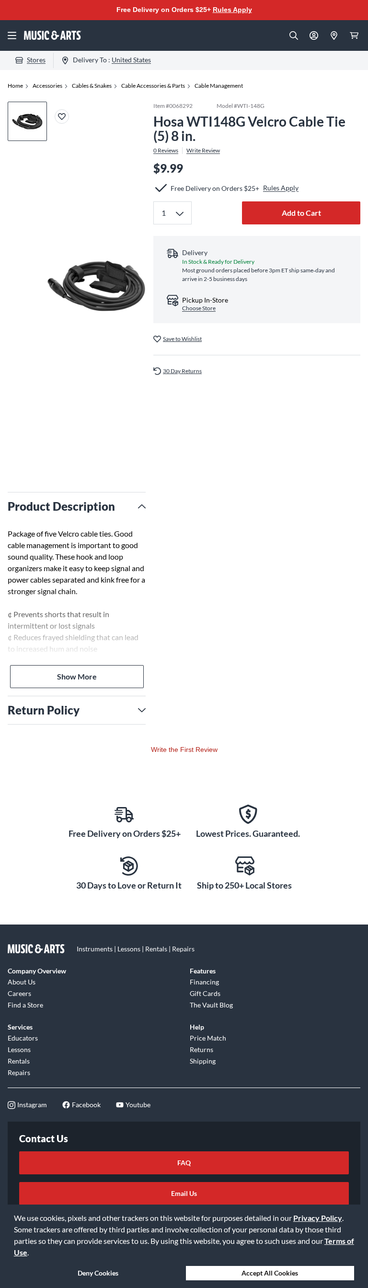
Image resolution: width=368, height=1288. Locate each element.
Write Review (203, 150)
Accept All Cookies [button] (270, 1273)
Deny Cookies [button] (98, 1273)
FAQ (184, 1163)
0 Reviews (165, 150)
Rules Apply (232, 9)
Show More (77, 676)
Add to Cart (301, 212)
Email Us (184, 1193)
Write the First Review (184, 749)
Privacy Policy (317, 1217)
